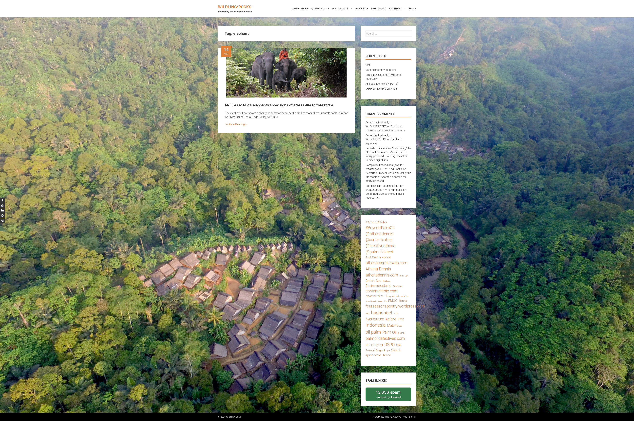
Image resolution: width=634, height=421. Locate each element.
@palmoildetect (379, 252)
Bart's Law (404, 276)
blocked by (393, 395)
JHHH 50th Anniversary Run (381, 88)
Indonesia (376, 325)
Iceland (390, 319)
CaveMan (397, 286)
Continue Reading (236, 124)
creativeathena (375, 296)
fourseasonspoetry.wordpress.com (395, 306)
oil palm (373, 332)
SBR (398, 345)
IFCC (401, 319)
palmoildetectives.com (385, 338)
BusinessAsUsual (378, 286)
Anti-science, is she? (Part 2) (382, 83)
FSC (368, 313)
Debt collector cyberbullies (381, 69)
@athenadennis (379, 233)
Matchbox (394, 325)
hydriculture (375, 319)
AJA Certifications (378, 257)
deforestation (402, 296)
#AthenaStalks (376, 222)
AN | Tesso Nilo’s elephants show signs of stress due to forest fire (279, 105)
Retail (379, 345)
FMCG (393, 301)
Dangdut (389, 296)
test (368, 64)
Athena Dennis (378, 269)
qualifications (320, 8)
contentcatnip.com (381, 291)
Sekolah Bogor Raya (378, 350)
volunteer (394, 8)
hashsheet (381, 312)
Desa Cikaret (371, 301)
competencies (299, 8)
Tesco (386, 355)
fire (385, 301)
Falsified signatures (377, 160)
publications (340, 8)
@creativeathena (380, 245)
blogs (412, 8)
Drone (379, 301)
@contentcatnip (379, 239)
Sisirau (396, 350)
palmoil (401, 333)
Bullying (387, 281)
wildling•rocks (234, 7)
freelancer (378, 8)
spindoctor (373, 355)
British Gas (373, 281)
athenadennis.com (382, 275)
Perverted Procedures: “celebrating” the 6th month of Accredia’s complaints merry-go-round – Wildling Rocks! (388, 152)
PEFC (369, 345)
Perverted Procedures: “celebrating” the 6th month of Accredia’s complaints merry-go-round (388, 176)
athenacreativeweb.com (386, 262)
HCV (396, 313)
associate (361, 8)
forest (403, 301)
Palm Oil (389, 332)
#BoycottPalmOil (380, 227)
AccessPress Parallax (404, 416)
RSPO (389, 344)
